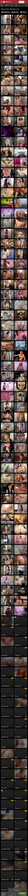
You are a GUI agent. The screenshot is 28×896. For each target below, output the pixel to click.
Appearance (6, 12)
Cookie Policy (17, 890)
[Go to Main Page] (8, 1)
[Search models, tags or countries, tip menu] (26, 5)
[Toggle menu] (1, 2)
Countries (16, 12)
